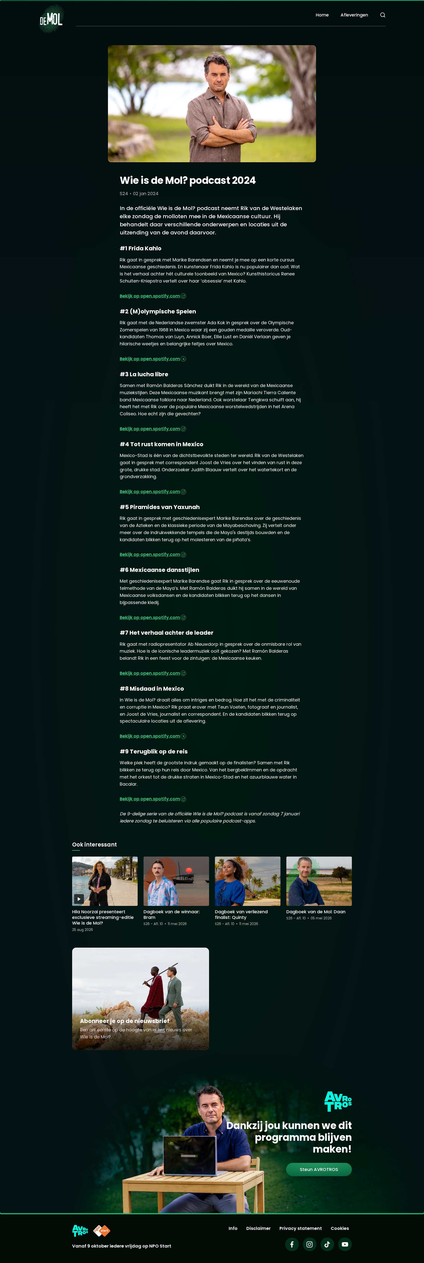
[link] (319, 1169)
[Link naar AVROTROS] (80, 1231)
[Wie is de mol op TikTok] (327, 1244)
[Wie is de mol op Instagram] (310, 1244)
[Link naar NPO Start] (102, 1231)
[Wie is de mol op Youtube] (345, 1244)
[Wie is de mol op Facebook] (292, 1244)
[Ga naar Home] (51, 18)
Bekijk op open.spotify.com (150, 296)
